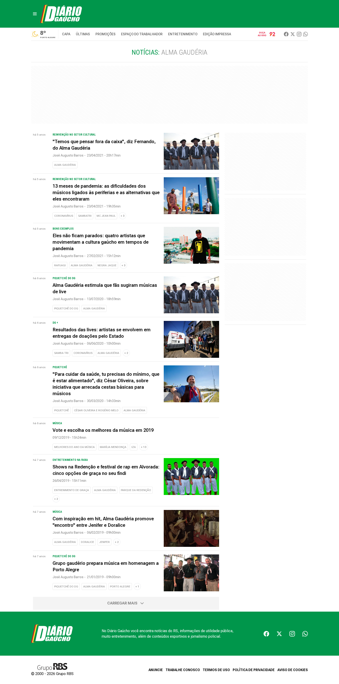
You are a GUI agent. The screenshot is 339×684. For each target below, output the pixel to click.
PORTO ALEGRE (120, 586)
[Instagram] (299, 34)
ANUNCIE (156, 670)
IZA (133, 447)
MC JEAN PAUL (106, 215)
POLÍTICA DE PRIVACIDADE (254, 670)
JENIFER (104, 542)
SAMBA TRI (61, 353)
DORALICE (87, 542)
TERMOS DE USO (216, 670)
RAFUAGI (60, 265)
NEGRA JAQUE (107, 265)
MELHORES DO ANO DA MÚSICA (74, 447)
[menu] (35, 14)
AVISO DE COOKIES (292, 670)
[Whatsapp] (305, 34)
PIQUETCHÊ (61, 410)
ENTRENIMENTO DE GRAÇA (71, 490)
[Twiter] (292, 34)
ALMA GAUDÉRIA (65, 164)
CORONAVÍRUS (63, 215)
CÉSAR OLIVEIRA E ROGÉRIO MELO (96, 410)
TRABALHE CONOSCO (183, 670)
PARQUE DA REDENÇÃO (136, 490)
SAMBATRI (85, 215)
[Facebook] (286, 34)
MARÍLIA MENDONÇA (113, 447)
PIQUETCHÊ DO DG (66, 308)
